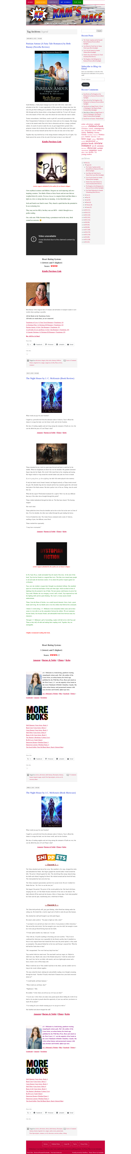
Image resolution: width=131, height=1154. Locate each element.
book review (84, 126)
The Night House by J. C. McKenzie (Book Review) (50, 378)
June (88, 195)
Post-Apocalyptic (50, 777)
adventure (38, 360)
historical (95, 134)
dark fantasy (49, 775)
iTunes (59, 432)
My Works (66, 2)
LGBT (98, 136)
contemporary (99, 128)
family (83, 132)
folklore (59, 360)
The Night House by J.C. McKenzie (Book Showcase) (51, 792)
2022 (87, 217)
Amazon (40, 432)
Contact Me (66, 1144)
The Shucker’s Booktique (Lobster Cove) (38, 737)
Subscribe (85, 84)
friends (84, 134)
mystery (100, 139)
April (88, 200)
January (88, 207)
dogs (82, 130)
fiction (96, 132)
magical (47, 363)
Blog (60, 694)
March (88, 202)
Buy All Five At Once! (33, 336)
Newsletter (44, 698)
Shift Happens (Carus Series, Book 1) (37, 725)
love (39, 363)
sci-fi (61, 777)
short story (83, 148)
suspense (93, 150)
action (37, 775)
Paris (56, 363)
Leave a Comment (71, 360)
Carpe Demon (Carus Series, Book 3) (37, 730)
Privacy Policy (84, 1144)
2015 (87, 234)
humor (31, 777)
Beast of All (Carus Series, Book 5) (36, 735)
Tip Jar (77, 2)
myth (43, 777)
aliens (47, 1128)
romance (32, 365)
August (88, 165)
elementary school (90, 130)
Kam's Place (30, 1152)
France (31, 363)
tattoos (83, 152)
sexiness (100, 146)
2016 (87, 232)
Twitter (73, 694)
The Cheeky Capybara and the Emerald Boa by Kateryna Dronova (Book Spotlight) (93, 41)
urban (36, 779)
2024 (87, 212)
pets (97, 141)
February (89, 205)
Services (41, 2)
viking (65, 1133)
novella (52, 363)
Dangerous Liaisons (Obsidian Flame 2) (37, 745)
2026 (87, 162)
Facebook (66, 694)
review (60, 363)
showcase (51, 1133)
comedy (91, 128)
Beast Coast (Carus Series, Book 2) (36, 728)
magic (43, 363)
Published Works (56, 1144)
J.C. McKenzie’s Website (50, 694)
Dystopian (56, 775)
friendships (90, 134)
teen (86, 152)
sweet (100, 150)
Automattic (101, 1152)
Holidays (101, 134)
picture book (87, 143)
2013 (87, 239)
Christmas (84, 128)
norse (54, 1131)
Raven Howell (87, 100)
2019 (87, 225)
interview (93, 136)
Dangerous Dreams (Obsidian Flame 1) (37, 742)
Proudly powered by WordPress (80, 1152)
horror (83, 136)
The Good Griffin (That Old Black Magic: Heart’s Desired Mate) (45, 747)
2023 (87, 215)
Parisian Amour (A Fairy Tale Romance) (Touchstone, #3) (43, 327)
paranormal (60, 1131)
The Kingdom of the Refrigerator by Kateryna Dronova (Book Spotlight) (94, 95)
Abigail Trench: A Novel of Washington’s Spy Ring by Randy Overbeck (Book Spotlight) (93, 108)
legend (36, 363)
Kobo (65, 432)
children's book (95, 126)
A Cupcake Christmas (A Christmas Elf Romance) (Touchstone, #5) (45, 332)
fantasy (54, 360)
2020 (87, 222)
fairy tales (48, 360)
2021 (87, 220)
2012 (87, 242)
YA (95, 152)
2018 (87, 227)
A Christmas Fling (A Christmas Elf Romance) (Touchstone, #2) (45, 325)
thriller (91, 152)
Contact (53, 2)
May (88, 197)
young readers (86, 154)
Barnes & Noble (49, 432)
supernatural (84, 150)
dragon (43, 360)
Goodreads (29, 698)
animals (97, 124)
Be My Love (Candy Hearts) (34, 740)
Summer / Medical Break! (97, 118)
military (94, 139)
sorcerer (32, 779)
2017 (87, 229)
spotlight (100, 148)
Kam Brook (86, 94)
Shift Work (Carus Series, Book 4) (36, 732)
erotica (99, 130)
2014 (87, 237)
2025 (87, 210)
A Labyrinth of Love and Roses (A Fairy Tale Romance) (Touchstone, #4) (47, 330)
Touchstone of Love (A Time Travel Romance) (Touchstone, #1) (45, 322)
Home (30, 2)
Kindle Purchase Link (51, 141)
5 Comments (72, 775)
